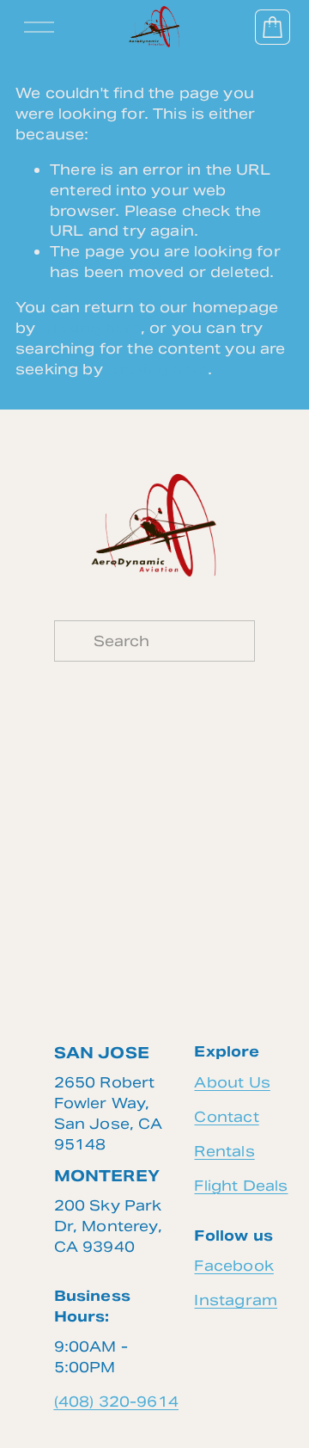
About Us (232, 1082)
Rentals (224, 1151)
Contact (226, 1116)
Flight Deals (241, 1185)
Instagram (235, 1300)
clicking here (90, 327)
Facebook (233, 1265)
